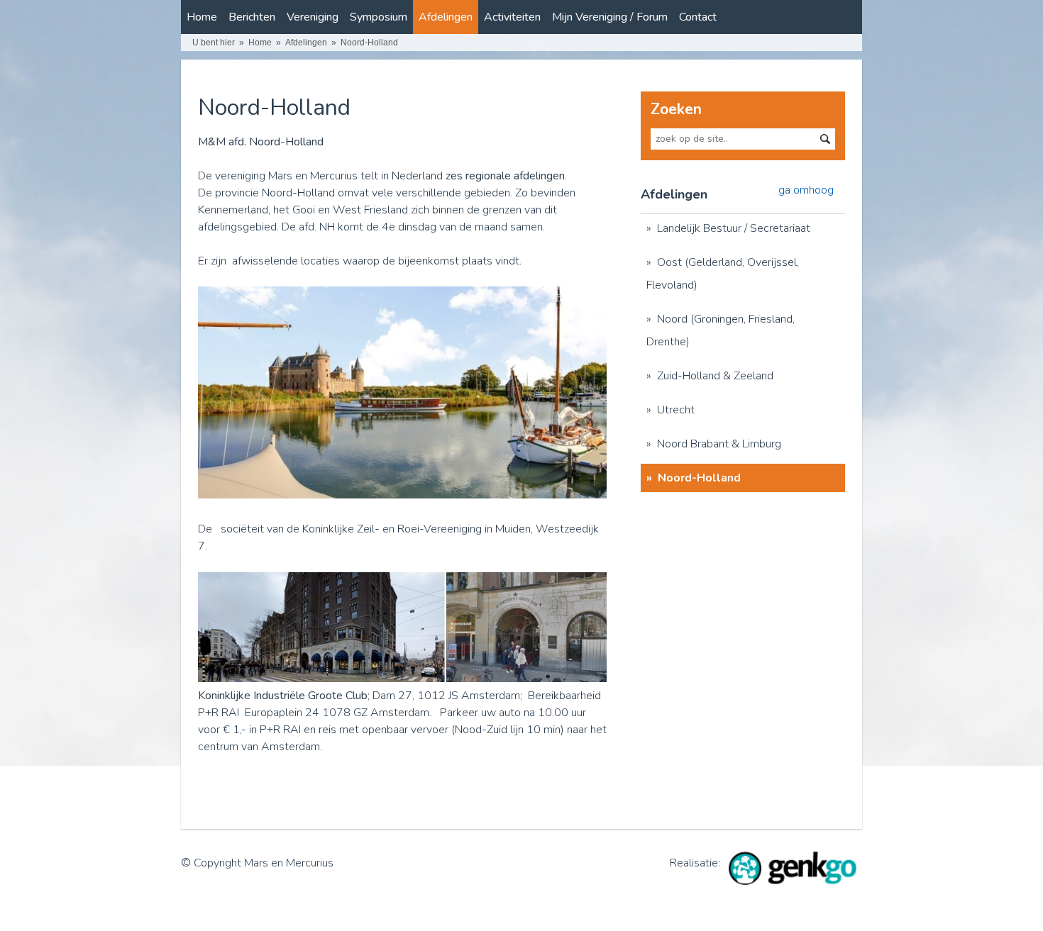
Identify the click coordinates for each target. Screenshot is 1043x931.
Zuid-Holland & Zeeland (715, 376)
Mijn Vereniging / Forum (610, 17)
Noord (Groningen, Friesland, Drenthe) (720, 330)
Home (202, 17)
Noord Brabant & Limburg (719, 444)
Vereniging (312, 17)
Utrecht (676, 410)
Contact (698, 17)
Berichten (251, 17)
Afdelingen (446, 17)
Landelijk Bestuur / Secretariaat (733, 228)
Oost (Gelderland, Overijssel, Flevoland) (722, 274)
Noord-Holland (369, 43)
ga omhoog (806, 190)
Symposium (378, 17)
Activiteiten (512, 17)
